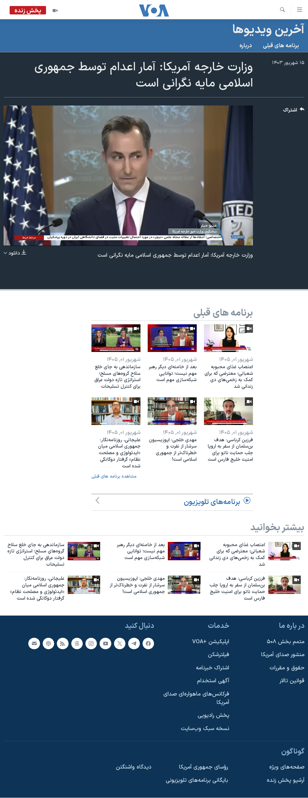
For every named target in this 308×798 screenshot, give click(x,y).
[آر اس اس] (62, 643)
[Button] (294, 111)
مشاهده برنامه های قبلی (114, 476)
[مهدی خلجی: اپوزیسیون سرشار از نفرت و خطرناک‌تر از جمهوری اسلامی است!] (172, 411)
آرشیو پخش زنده (285, 780)
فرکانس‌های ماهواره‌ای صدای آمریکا (196, 698)
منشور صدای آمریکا (282, 655)
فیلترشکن (218, 655)
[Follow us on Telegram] (134, 643)
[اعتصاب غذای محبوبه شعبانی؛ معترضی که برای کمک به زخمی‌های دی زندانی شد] (228, 338)
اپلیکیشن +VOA (210, 642)
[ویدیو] (55, 10)
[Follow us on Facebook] (148, 643)
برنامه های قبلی (281, 46)
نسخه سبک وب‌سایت (205, 729)
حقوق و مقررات (287, 668)
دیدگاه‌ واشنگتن (133, 767)
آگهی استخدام (213, 681)
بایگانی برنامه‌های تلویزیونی (197, 780)
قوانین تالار (291, 681)
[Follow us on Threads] (77, 643)
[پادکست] (48, 643)
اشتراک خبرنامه (212, 668)
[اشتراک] (34, 643)
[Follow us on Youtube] (105, 643)
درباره (245, 46)
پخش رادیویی (213, 716)
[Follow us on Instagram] (91, 643)
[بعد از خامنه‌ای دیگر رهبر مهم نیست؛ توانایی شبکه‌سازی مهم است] (172, 338)
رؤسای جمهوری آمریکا (203, 767)
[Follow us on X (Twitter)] (119, 643)
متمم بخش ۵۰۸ (285, 642)
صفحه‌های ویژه (286, 767)
